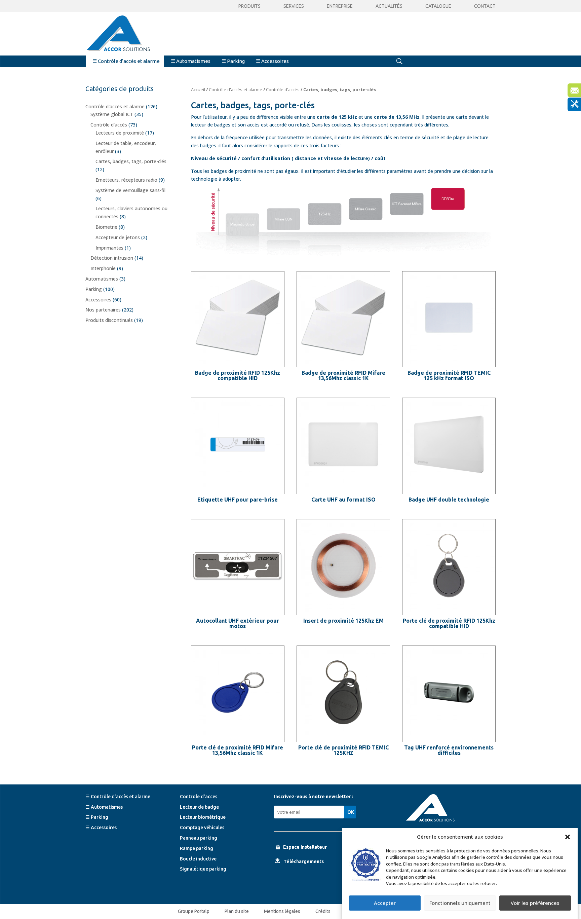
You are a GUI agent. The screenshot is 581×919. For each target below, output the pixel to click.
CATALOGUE (438, 6)
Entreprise (340, 6)
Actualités (389, 6)
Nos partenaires (103, 309)
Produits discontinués (109, 320)
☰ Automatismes (190, 61)
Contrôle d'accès (283, 89)
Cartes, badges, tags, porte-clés (130, 161)
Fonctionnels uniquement (460, 903)
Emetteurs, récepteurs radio (126, 180)
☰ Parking (233, 61)
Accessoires (98, 299)
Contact (485, 6)
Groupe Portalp (193, 911)
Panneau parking (198, 838)
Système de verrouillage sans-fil (130, 190)
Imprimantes (109, 248)
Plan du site (237, 911)
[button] (567, 837)
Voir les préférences (535, 903)
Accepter (385, 903)
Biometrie (106, 227)
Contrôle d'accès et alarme (235, 89)
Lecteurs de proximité (119, 133)
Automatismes (101, 278)
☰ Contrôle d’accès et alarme (126, 61)
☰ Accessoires (272, 61)
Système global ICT (111, 114)
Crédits (323, 911)
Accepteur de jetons (117, 237)
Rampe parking (196, 848)
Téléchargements (303, 861)
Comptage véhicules (202, 827)
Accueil (198, 89)
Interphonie (103, 268)
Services (293, 6)
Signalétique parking (203, 869)
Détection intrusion (111, 258)
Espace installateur (305, 847)
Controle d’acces (198, 796)
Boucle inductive (198, 858)
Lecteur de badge (199, 807)
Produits (249, 6)
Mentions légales (282, 911)
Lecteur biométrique (203, 817)
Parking (93, 289)
